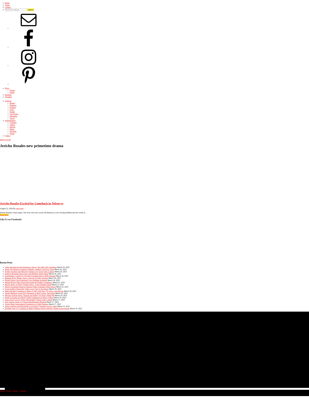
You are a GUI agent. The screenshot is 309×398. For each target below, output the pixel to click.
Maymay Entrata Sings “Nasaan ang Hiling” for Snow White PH (29, 295)
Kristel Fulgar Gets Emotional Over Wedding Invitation (26, 280)
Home (2, 391)
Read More (4, 215)
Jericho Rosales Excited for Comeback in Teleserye (31, 203)
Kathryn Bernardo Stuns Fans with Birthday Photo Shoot (26, 274)
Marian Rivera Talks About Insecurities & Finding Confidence (28, 282)
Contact (23, 391)
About (8, 391)
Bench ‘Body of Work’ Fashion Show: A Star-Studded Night (28, 285)
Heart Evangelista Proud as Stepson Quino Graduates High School (30, 287)
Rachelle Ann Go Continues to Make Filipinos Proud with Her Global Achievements (37, 309)
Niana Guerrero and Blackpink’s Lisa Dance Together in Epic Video (31, 306)
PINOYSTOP (5, 140)
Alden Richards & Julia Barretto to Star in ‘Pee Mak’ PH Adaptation (31, 267)
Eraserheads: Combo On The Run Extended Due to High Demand (30, 276)
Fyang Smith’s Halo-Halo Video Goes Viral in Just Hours (27, 289)
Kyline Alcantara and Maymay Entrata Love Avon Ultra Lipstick (29, 272)
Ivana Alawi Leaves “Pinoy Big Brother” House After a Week (28, 300)
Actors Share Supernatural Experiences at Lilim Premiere (26, 304)
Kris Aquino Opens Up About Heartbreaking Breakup (25, 302)
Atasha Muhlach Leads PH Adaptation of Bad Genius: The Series (30, 293)
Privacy (15, 391)
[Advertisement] (72, 242)
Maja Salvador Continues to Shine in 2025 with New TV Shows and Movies (34, 291)
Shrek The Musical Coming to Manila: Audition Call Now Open (29, 269)
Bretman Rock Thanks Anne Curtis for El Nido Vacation (26, 278)
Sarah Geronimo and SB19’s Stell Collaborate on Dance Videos (29, 298)
